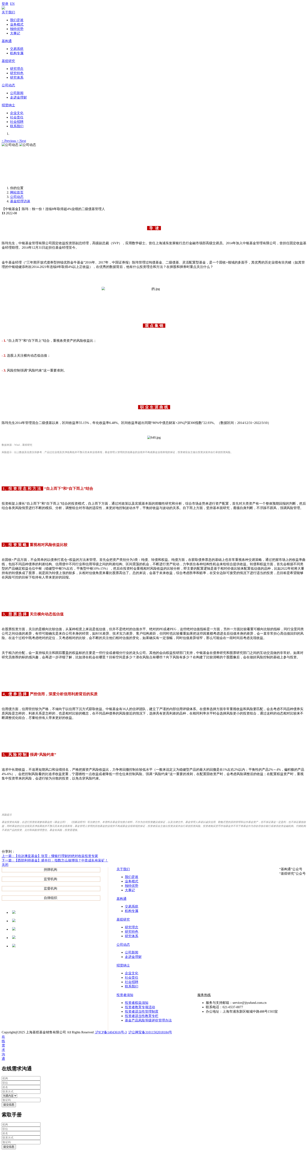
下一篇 (55, 860)
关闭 (5, 864)
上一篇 (50, 856)
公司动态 (16, 197)
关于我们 (123, 869)
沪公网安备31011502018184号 (150, 1032)
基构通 (121, 898)
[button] (9, 141)
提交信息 (8, 1104)
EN (12, 3)
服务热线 (204, 995)
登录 (5, 3)
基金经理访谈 (20, 201)
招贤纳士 (123, 965)
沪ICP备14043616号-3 (110, 1032)
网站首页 (16, 192)
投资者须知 (124, 995)
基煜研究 (123, 919)
